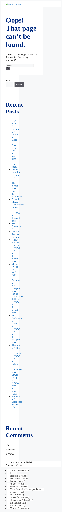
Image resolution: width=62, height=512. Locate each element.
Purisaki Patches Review (15, 234)
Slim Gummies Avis (16, 226)
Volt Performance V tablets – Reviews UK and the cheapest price (18, 329)
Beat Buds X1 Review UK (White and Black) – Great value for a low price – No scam (15, 144)
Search (9, 80)
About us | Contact (14, 465)
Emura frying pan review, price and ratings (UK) (15, 384)
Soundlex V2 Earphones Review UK (17, 401)
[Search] (8, 68)
